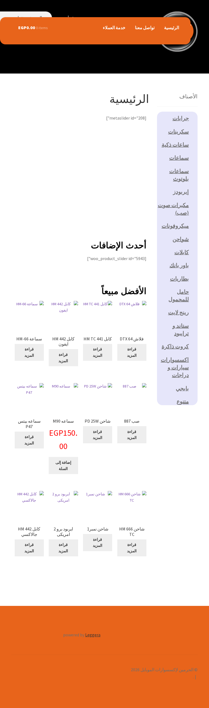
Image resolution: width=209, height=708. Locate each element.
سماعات (179, 157)
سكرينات (178, 131)
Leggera (92, 634)
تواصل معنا (145, 27)
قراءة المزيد (132, 352)
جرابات (181, 118)
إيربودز (181, 191)
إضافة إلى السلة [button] (63, 465)
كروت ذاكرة (175, 346)
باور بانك (179, 265)
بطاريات (179, 278)
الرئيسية (171, 27)
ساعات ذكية (175, 144)
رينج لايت (178, 312)
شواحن (181, 239)
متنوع (183, 401)
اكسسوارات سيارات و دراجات (175, 367)
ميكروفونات (175, 225)
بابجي (182, 388)
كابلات (181, 252)
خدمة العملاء (114, 27)
